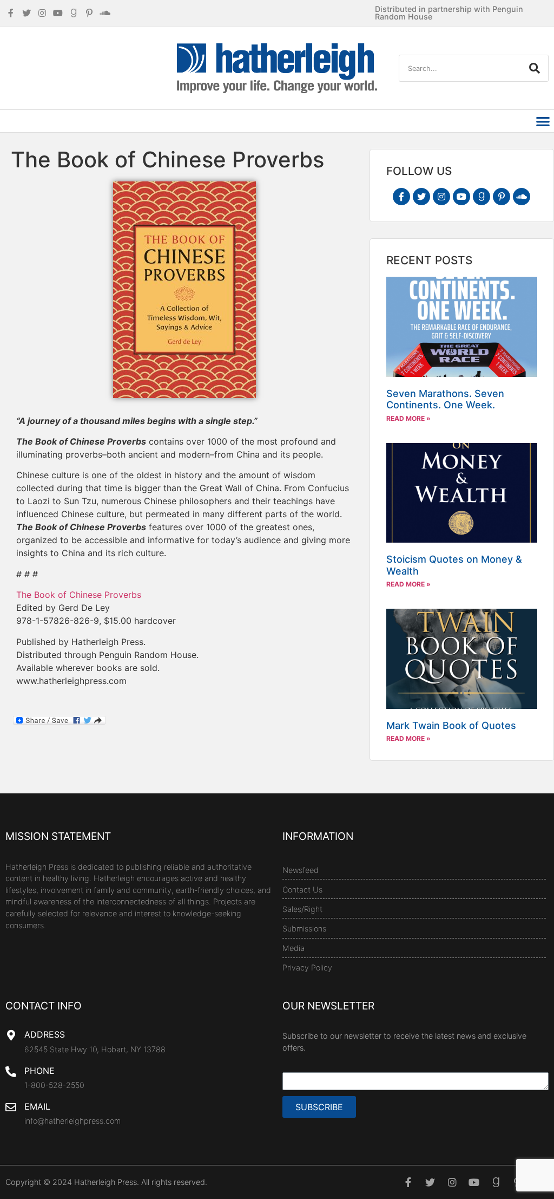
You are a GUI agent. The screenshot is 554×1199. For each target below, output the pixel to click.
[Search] (534, 68)
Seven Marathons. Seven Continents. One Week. (445, 399)
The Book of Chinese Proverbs (78, 594)
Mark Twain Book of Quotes (451, 725)
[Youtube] (461, 196)
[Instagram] (441, 196)
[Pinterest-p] (501, 196)
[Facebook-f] (401, 196)
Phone (39, 1070)
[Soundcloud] (521, 196)
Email (37, 1106)
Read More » (408, 418)
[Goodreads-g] (481, 196)
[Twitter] (421, 196)
